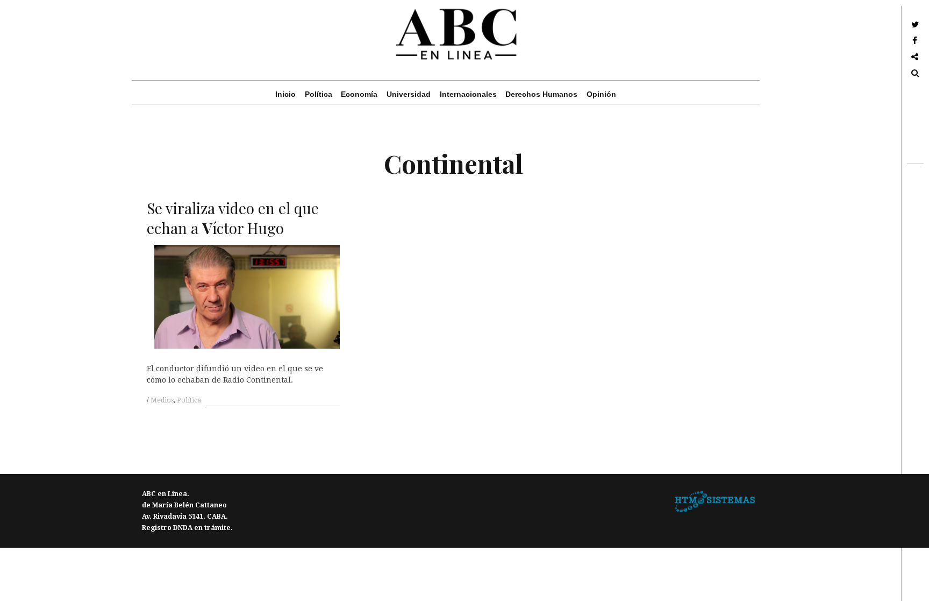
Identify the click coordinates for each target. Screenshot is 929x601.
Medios (162, 400)
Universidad (409, 94)
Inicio (285, 94)
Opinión (601, 94)
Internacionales (468, 94)
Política (318, 94)
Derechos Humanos (541, 94)
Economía (359, 94)
